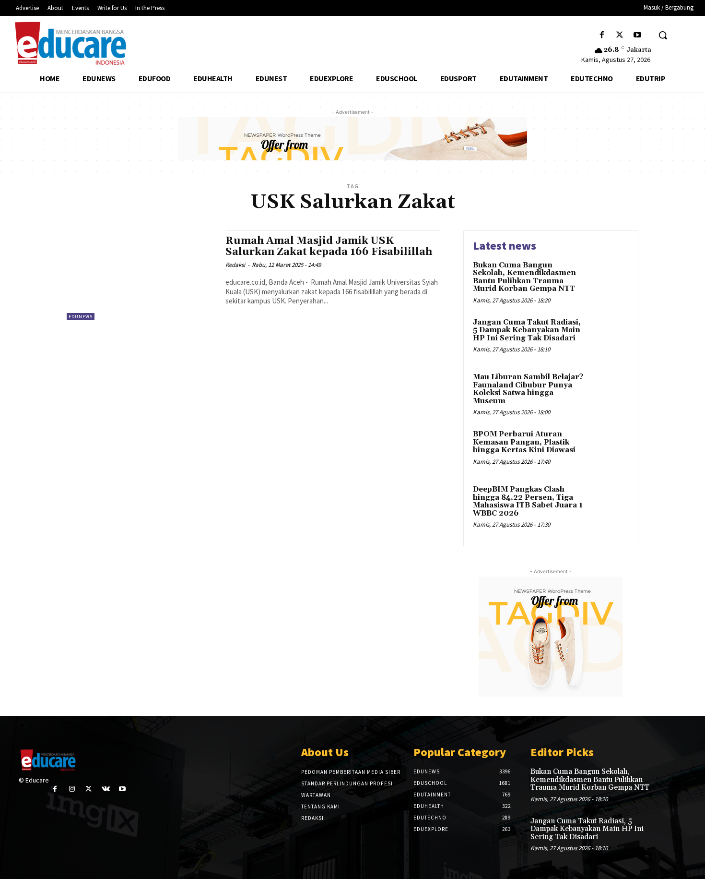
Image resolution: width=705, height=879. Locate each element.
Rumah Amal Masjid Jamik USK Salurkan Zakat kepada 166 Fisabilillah (328, 246)
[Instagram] (72, 789)
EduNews (81, 316)
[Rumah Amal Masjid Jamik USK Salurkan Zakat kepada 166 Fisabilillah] (141, 275)
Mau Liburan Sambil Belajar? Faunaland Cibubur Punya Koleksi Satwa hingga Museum (528, 389)
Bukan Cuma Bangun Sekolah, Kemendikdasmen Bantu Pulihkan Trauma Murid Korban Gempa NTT (524, 277)
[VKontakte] (106, 789)
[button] (662, 35)
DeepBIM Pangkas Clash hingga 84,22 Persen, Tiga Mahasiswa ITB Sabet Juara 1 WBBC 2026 (528, 501)
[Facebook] (601, 35)
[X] (619, 35)
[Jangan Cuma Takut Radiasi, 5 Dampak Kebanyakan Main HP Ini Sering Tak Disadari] (608, 337)
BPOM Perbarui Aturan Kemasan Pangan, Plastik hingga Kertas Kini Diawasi (524, 442)
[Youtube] (637, 35)
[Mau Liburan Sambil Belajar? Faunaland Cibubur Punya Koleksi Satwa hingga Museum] (608, 392)
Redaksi (235, 265)
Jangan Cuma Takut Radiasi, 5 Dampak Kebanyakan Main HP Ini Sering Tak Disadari (527, 330)
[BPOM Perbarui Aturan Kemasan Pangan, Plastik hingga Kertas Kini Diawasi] (608, 449)
